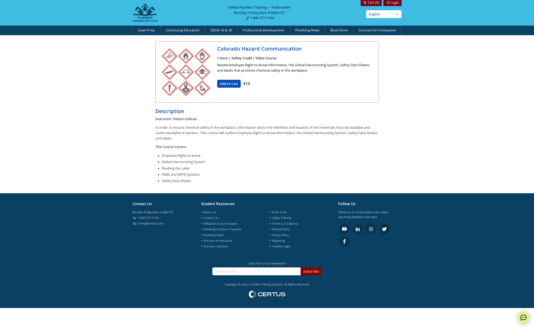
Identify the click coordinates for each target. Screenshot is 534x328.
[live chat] (523, 317)
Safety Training (281, 218)
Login (394, 2)
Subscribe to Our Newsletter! (267, 263)
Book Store (339, 30)
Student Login (281, 246)
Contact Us (211, 218)
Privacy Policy (280, 235)
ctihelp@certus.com (150, 223)
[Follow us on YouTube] (344, 229)
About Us (210, 212)
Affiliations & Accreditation (221, 224)
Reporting (278, 241)
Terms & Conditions (285, 224)
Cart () (373, 2)
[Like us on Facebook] (344, 241)
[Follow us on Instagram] (371, 229)
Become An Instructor (218, 241)
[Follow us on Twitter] (384, 229)
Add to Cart (229, 83)
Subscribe (311, 271)
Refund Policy (281, 229)
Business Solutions (216, 246)
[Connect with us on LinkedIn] (358, 229)
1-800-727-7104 (262, 18)
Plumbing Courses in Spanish (222, 229)
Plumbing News (307, 30)
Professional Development (263, 30)
